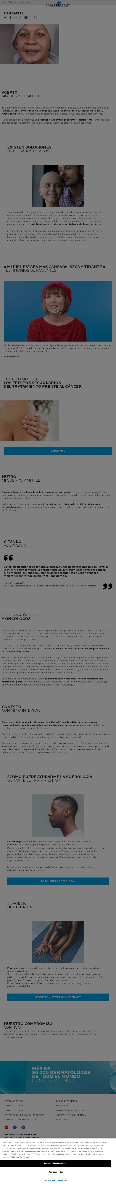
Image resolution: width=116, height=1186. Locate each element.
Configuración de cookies (55, 1180)
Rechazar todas (55, 1172)
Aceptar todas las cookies (55, 1163)
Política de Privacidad (20, 1157)
